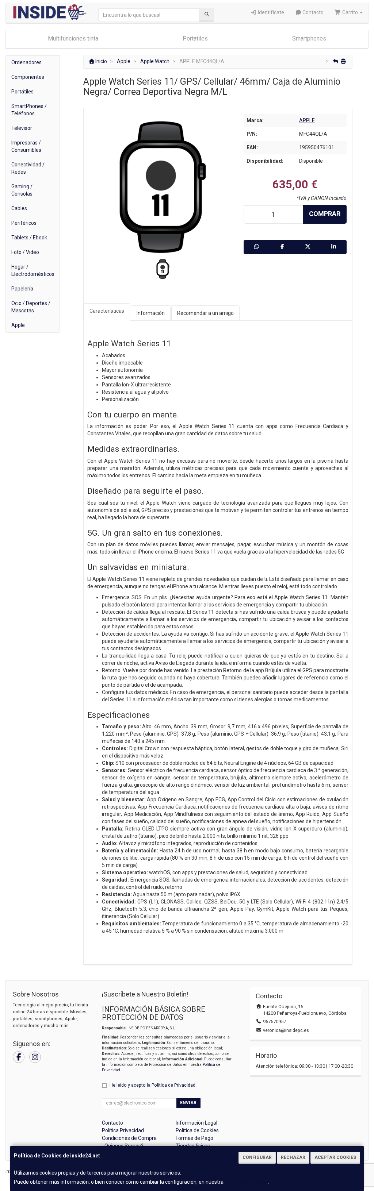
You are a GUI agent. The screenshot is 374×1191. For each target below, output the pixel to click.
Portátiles (22, 92)
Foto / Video (25, 252)
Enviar (188, 1102)
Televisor (21, 128)
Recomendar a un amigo (205, 313)
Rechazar (293, 1157)
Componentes (27, 77)
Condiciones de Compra (129, 1138)
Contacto (312, 12)
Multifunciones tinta (73, 38)
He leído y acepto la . (153, 1085)
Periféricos (24, 223)
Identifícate (270, 12)
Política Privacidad (123, 1130)
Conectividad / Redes (28, 168)
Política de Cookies (246, 1182)
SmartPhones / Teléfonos (29, 109)
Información (151, 313)
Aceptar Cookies (335, 1157)
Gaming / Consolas (22, 190)
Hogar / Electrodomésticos (32, 270)
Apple (18, 325)
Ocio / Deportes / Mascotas (30, 306)
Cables (19, 208)
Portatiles (195, 38)
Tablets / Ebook (29, 237)
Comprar (324, 213)
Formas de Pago (194, 1138)
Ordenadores (26, 62)
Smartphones (309, 38)
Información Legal (196, 1123)
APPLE (307, 120)
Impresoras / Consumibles (26, 146)
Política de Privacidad (173, 1085)
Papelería (22, 289)
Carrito (350, 12)
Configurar (257, 1157)
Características (106, 311)
